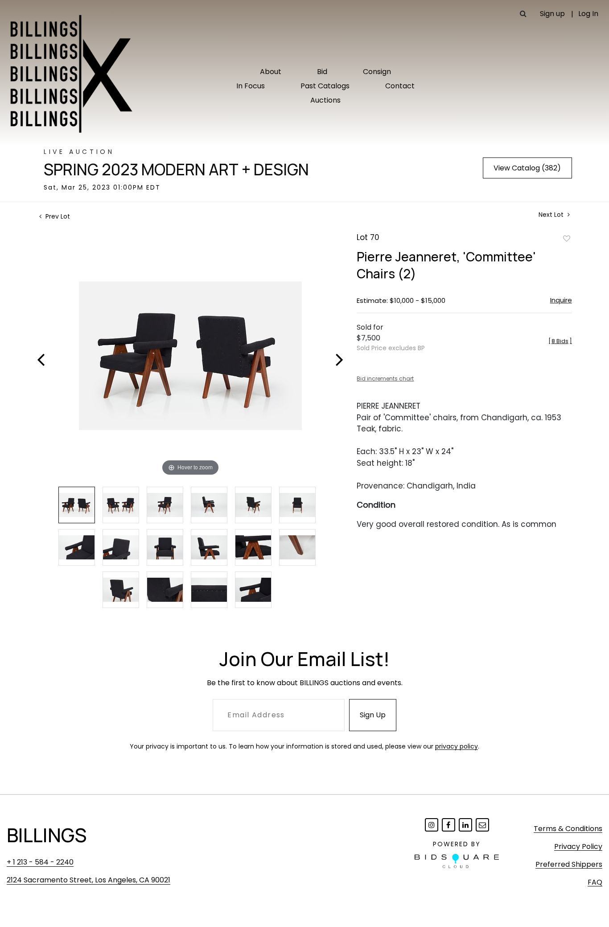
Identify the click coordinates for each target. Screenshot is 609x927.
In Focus (250, 86)
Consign (377, 71)
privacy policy (456, 746)
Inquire (561, 300)
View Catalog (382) (527, 168)
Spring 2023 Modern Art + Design (176, 169)
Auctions (325, 100)
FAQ (595, 882)
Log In (588, 13)
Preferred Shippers (568, 864)
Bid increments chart (385, 378)
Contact (400, 86)
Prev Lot (57, 216)
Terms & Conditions (568, 829)
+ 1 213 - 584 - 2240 (40, 862)
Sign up (552, 13)
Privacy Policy (578, 846)
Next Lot (552, 215)
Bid (322, 71)
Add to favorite (566, 238)
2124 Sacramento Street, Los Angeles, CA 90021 (88, 880)
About (270, 71)
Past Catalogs (325, 86)
